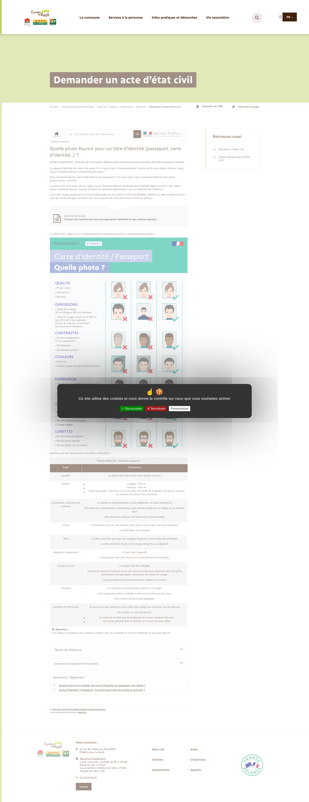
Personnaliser (179, 408)
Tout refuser (157, 408)
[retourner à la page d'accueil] (40, 18)
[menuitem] (90, 18)
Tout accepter (133, 408)
